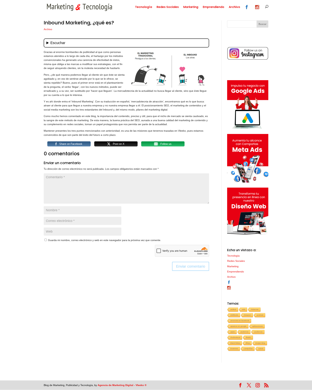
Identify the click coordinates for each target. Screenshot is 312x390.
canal (261, 349)
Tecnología (143, 7)
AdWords (234, 315)
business (234, 349)
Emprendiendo (213, 7)
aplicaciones (257, 326)
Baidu (248, 337)
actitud (233, 309)
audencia (244, 332)
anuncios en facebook (240, 321)
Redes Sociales (168, 7)
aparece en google (238, 326)
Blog (248, 343)
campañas (248, 349)
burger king (260, 343)
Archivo (234, 7)
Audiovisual (235, 337)
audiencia (258, 332)
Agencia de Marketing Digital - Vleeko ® (122, 385)
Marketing (190, 7)
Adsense (255, 309)
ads (243, 309)
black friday (235, 343)
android (260, 315)
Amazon (247, 315)
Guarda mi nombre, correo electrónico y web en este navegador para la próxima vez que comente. (104, 240)
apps (233, 332)
